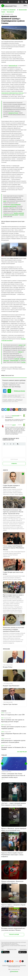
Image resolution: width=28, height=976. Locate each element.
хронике (22, 214)
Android (20, 345)
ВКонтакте (6, 360)
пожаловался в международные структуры (12, 93)
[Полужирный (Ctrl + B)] (4, 444)
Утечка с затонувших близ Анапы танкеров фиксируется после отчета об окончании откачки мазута (13, 775)
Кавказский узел (13, 65)
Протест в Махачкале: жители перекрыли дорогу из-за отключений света (13, 829)
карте (4, 201)
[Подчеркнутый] (10, 444)
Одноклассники (14, 360)
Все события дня (22, 751)
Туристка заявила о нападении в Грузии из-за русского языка (13, 905)
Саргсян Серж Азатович (10, 704)
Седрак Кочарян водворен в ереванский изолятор (11, 486)
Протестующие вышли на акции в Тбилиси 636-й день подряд (13, 596)
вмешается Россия (13, 113)
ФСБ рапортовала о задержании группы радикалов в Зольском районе (13, 741)
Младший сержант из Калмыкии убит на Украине (13, 748)
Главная (3, 11)
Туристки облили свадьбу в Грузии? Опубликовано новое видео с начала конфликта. (12, 854)
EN (4, 1)
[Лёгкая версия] (8, 2)
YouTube (23, 362)
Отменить (14, 463)
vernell (13, 424)
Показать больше (14, 934)
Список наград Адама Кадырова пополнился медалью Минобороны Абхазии (13, 547)
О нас (2, 949)
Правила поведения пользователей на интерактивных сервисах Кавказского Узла (14, 966)
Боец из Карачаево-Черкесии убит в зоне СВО (13, 734)
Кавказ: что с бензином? (9, 9)
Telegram (20, 352)
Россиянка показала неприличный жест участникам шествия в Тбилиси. (13, 929)
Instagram (22, 358)
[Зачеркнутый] (13, 444)
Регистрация (14, 459)
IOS (24, 345)
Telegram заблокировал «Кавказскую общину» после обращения (12, 882)
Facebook (16, 358)
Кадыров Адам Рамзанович (11, 686)
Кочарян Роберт (7, 667)
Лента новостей (10, 11)
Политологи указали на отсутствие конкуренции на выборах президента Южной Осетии (13, 629)
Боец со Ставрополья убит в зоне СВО (13, 714)
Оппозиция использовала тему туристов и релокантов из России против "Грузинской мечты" (13, 511)
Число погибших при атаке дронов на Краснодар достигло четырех (12, 720)
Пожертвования (23, 949)
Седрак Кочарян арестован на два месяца (13, 573)
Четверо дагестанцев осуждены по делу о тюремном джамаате (13, 727)
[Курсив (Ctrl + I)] (7, 444)
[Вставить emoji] (17, 444)
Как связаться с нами (11, 949)
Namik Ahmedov (15, 415)
